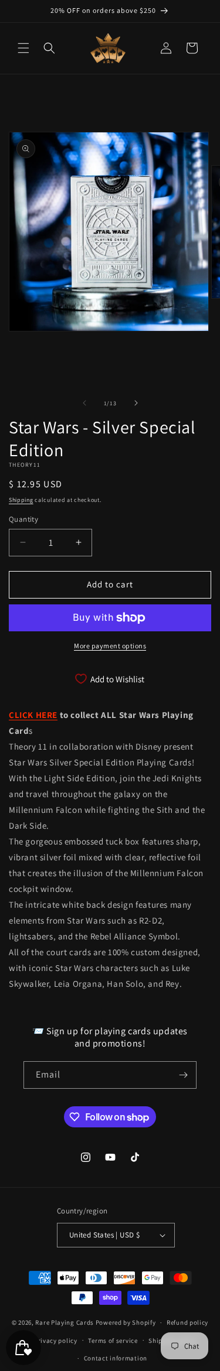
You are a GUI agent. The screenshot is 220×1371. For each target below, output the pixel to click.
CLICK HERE (33, 714)
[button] (23, 48)
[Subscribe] (183, 1075)
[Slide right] (136, 403)
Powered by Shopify (126, 1322)
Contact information (115, 1358)
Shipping (21, 500)
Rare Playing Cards (64, 1322)
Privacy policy (55, 1340)
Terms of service (112, 1340)
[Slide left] (84, 403)
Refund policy (187, 1322)
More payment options (110, 645)
